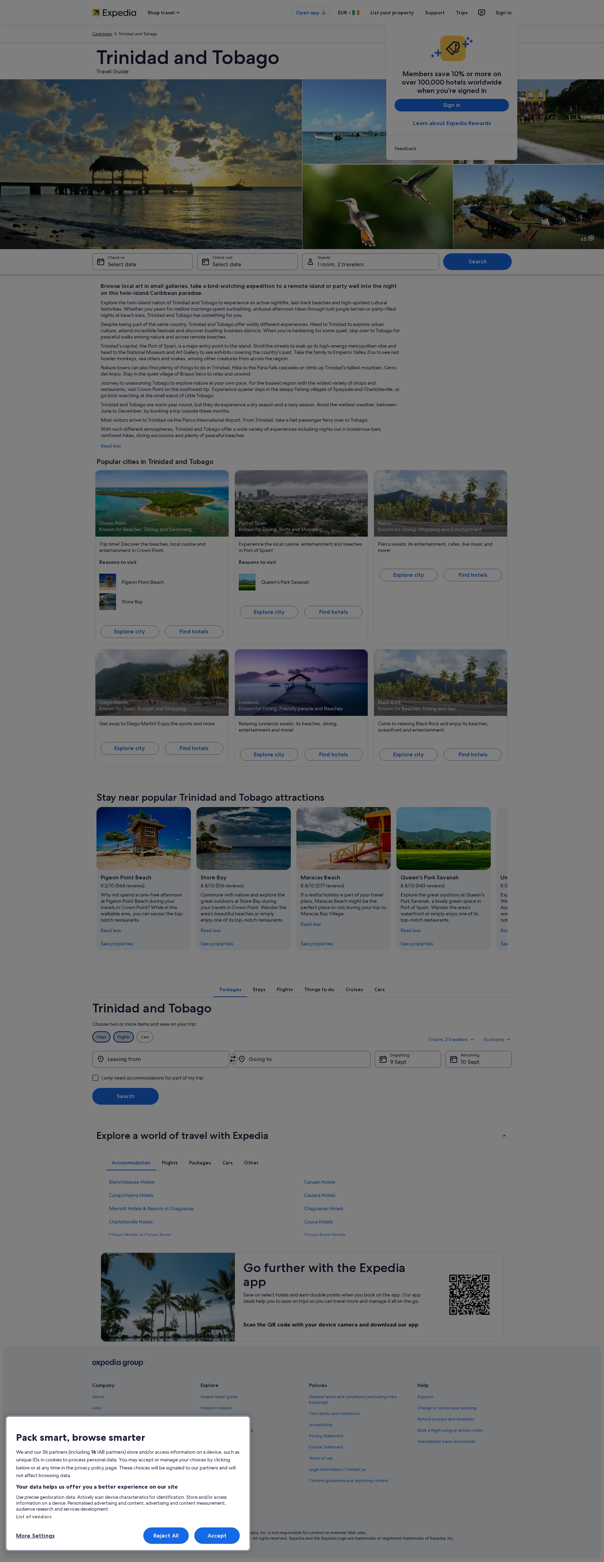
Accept (217, 1535)
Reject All (166, 1535)
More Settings (35, 1535)
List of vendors (34, 1516)
